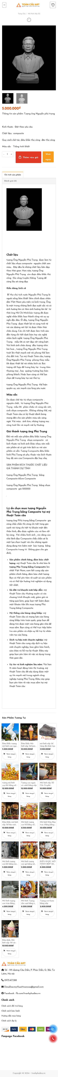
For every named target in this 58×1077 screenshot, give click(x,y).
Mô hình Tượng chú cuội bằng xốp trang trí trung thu (29, 902)
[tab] (12, 175)
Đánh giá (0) (10, 181)
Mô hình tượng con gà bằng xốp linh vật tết (28, 863)
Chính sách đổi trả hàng (12, 1006)
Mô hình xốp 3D (34, 14)
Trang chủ (21, 14)
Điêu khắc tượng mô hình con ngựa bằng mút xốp (9, 745)
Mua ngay (48, 157)
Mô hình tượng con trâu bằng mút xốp (8, 902)
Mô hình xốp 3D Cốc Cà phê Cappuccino (47, 784)
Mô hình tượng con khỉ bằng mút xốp (9, 863)
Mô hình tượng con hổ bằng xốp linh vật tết (28, 823)
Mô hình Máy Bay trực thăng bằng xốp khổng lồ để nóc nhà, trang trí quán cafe (48, 823)
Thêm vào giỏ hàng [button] (10, 755)
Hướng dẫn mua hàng (11, 1016)
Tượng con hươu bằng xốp (47, 902)
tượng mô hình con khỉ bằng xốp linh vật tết (9, 784)
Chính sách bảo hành (10, 1011)
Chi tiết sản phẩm (12, 175)
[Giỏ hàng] (53, 5)
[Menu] (4, 5)
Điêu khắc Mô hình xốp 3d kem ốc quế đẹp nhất (28, 745)
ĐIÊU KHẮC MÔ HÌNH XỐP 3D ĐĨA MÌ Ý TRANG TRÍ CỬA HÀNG (48, 863)
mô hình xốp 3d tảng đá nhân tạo (47, 745)
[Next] (51, 57)
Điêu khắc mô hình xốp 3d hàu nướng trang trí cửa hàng (10, 823)
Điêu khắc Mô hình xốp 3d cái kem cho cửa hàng (10, 941)
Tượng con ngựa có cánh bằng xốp (29, 784)
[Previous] (6, 57)
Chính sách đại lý (8, 1021)
